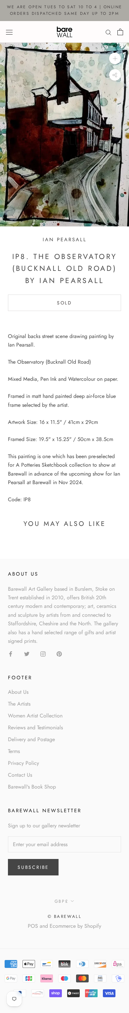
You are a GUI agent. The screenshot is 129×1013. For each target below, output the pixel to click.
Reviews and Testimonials (35, 727)
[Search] (108, 32)
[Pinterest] (59, 653)
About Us (18, 692)
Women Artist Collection (35, 715)
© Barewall (65, 916)
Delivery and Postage (31, 739)
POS (33, 926)
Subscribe (33, 867)
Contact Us (20, 775)
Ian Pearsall (65, 239)
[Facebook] (10, 653)
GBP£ (61, 901)
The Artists (19, 704)
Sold (64, 302)
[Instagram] (43, 653)
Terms (14, 751)
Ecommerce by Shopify (75, 926)
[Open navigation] (9, 31)
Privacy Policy (23, 763)
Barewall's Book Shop (32, 787)
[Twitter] (26, 653)
